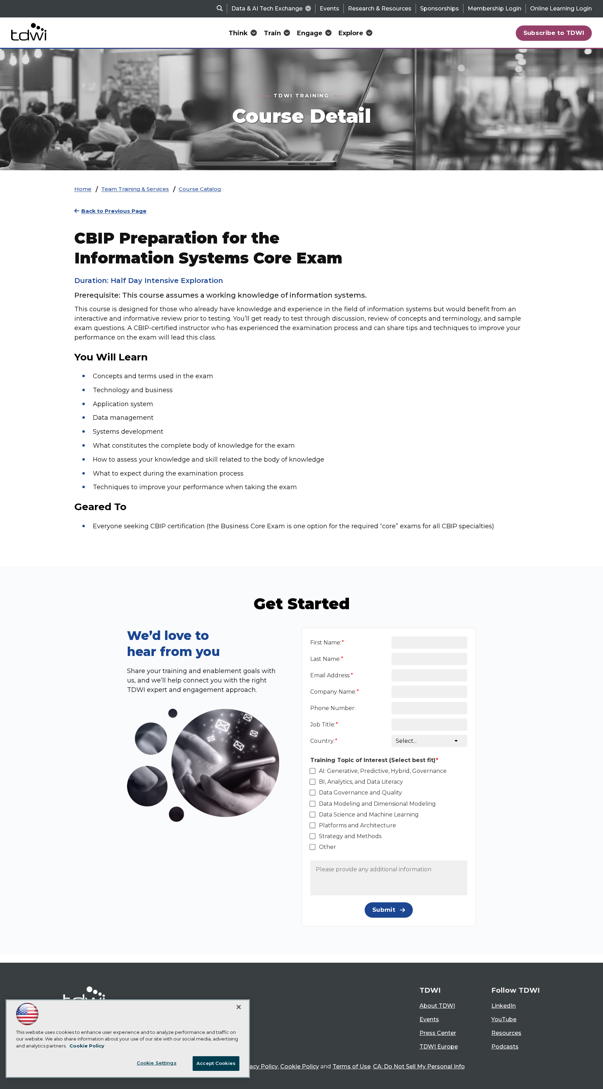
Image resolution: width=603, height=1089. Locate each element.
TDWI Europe (438, 1046)
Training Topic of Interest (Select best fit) (373, 760)
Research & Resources (379, 8)
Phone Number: (333, 708)
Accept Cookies (216, 1063)
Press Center (437, 1033)
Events (329, 8)
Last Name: (325, 659)
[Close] (238, 1007)
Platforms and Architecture (357, 825)
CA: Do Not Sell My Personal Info (419, 1066)
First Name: (325, 642)
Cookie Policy (299, 1066)
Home (82, 189)
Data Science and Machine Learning (369, 814)
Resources (506, 1033)
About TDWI (437, 1005)
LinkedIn (503, 1005)
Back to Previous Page (114, 211)
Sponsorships (439, 8)
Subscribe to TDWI (554, 32)
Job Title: (322, 724)
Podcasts (505, 1046)
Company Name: (333, 691)
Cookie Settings (157, 1063)
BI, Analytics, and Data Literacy (361, 781)
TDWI (430, 990)
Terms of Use (352, 1066)
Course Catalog (200, 189)
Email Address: (330, 675)
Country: (322, 741)
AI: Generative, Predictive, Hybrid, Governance (383, 771)
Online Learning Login (561, 8)
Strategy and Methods (350, 836)
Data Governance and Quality (360, 792)
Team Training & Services (135, 189)
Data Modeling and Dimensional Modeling (377, 803)
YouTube (503, 1019)
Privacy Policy (258, 1066)
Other (327, 847)
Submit (383, 909)
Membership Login (494, 8)
